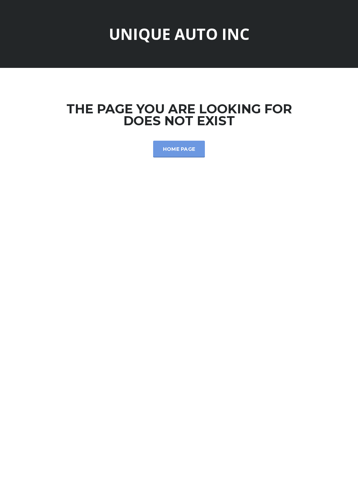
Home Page (179, 149)
